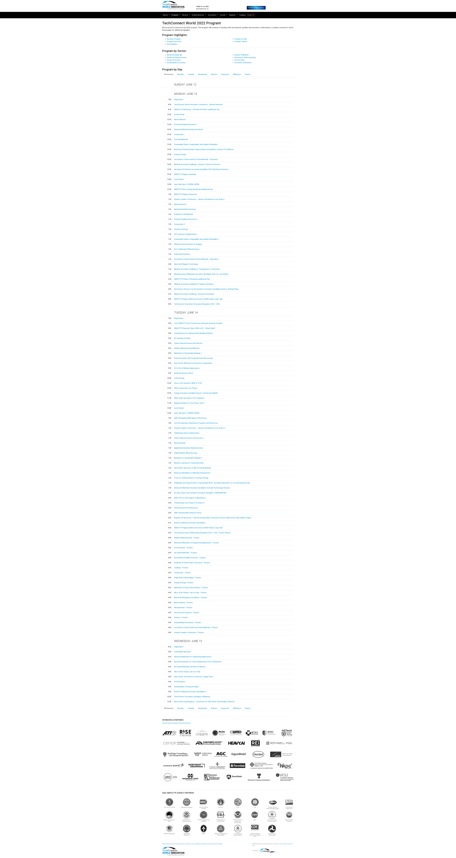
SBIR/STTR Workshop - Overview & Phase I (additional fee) (197, 110)
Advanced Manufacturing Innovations (188, 129)
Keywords (225, 74)
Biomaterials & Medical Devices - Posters (190, 558)
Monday (180, 74)
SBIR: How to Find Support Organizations (190, 498)
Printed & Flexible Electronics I (185, 125)
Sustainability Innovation (176, 63)
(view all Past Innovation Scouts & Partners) (176, 723)
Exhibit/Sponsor (180, 843)
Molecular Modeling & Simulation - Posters (190, 598)
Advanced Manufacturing (176, 58)
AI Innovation (240, 60)
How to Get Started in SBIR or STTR (188, 383)
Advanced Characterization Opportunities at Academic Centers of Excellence (204, 149)
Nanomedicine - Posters (183, 603)
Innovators (188, 843)
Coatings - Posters (181, 568)
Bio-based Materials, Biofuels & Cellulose (189, 667)
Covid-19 (250, 15)
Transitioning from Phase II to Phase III (189, 503)
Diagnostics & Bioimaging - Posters (187, 578)
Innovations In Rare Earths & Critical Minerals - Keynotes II (196, 259)
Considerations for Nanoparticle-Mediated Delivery (193, 333)
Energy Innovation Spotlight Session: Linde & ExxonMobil (196, 393)
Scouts (194, 843)
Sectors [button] (185, 15)
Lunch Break (179, 179)
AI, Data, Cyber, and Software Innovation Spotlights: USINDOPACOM (200, 493)
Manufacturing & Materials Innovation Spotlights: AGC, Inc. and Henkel (201, 274)
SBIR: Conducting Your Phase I (186, 388)
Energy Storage (180, 154)
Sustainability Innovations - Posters (187, 623)
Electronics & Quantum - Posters (186, 613)
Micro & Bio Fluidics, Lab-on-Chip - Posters (190, 593)
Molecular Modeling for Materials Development (192, 473)
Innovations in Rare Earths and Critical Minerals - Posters (196, 628)
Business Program (174, 39)
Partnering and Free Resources (186, 508)
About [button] (165, 15)
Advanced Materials (174, 55)
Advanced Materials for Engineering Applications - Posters (196, 543)
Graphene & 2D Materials (183, 214)
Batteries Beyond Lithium (183, 373)
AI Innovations (179, 682)
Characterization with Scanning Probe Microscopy (193, 358)
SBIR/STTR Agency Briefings (185, 174)
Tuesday (191, 74)
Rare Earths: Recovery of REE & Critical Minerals (192, 468)
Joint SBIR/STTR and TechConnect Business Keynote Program (198, 323)
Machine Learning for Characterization (189, 463)
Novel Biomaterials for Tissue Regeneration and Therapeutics (198, 662)
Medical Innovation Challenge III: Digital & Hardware (194, 284)
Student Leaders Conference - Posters (189, 633)
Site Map (220, 843)
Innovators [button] (212, 15)
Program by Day (241, 39)
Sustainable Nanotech (182, 652)
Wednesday (202, 74)
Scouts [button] (223, 15)
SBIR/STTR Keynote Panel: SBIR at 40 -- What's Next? (194, 328)
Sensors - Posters (181, 618)
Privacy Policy (283, 843)
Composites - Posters (182, 573)
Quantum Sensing (181, 229)
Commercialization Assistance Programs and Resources (196, 423)
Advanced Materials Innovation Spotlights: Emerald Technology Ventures (202, 488)
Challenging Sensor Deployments (186, 433)
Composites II (179, 224)
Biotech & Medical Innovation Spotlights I (190, 523)
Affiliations (237, 74)
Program (168, 843)
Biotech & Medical (241, 55)
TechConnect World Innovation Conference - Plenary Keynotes (198, 105)
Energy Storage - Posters (183, 583)
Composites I (179, 134)
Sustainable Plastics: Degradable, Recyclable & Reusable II (196, 239)
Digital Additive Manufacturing (185, 453)
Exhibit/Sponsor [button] (198, 15)
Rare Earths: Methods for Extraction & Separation (193, 363)
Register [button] (232, 15)
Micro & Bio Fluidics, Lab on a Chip (187, 672)
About (163, 843)
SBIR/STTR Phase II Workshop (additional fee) (192, 279)
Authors (214, 74)
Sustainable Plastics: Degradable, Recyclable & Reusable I (196, 144)
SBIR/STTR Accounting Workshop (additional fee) (193, 189)
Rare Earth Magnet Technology (186, 264)
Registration (178, 100)
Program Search (241, 41)
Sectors (173, 843)
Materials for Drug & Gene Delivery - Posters (191, 588)
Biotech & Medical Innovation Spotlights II (190, 692)
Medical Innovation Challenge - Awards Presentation (194, 294)
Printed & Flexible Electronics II (186, 219)
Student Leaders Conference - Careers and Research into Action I (199, 199)
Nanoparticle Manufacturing (185, 209)
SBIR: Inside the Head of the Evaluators (189, 398)
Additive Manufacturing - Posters (187, 538)
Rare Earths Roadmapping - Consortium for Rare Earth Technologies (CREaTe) (204, 702)
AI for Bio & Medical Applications (187, 368)
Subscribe (209, 843)
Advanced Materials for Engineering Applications (192, 657)
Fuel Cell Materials (181, 139)
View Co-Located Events (255, 7)
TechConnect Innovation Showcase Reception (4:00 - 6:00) (197, 304)
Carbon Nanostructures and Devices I (188, 343)
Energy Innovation (174, 60)
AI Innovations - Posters (183, 548)
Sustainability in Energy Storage (186, 687)
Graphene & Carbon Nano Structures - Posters (192, 563)
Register (199, 843)
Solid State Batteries (182, 254)
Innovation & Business (243, 63)
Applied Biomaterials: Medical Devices (188, 448)
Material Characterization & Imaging (188, 244)
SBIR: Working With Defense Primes (188, 513)
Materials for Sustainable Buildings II (188, 458)
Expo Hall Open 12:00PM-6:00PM (186, 184)
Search (247, 74)
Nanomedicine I (180, 120)
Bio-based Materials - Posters (185, 553)
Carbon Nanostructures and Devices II (188, 438)
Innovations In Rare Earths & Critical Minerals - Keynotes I (196, 159)
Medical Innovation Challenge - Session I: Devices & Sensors (197, 164)
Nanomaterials (179, 443)
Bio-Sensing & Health (182, 338)
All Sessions (168, 74)
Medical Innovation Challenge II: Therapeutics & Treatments (197, 269)
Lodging (242, 15)
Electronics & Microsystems (245, 58)
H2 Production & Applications (185, 234)
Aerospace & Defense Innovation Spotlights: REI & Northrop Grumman (201, 169)
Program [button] (175, 15)
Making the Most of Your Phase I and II (189, 403)
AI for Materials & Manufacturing (186, 249)
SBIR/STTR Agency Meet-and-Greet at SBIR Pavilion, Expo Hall (198, 299)
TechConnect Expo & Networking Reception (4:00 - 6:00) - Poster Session (202, 533)
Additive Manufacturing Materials (187, 348)
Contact (215, 843)
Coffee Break (179, 115)
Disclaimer (276, 843)
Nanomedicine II (180, 204)
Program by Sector (174, 41)
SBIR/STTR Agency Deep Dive (185, 194)
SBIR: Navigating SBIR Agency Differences (190, 418)
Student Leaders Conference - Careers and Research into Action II (199, 428)
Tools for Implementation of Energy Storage (191, 478)
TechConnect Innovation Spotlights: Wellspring (192, 697)
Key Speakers (172, 44)
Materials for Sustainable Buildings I (188, 353)
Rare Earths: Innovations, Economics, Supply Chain (193, 677)
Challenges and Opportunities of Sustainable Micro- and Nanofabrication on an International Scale (212, 483)
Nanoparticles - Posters (183, 608)
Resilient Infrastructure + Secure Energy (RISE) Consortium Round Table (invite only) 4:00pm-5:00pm (213, 518)
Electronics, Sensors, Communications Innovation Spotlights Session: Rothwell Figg (206, 289)
